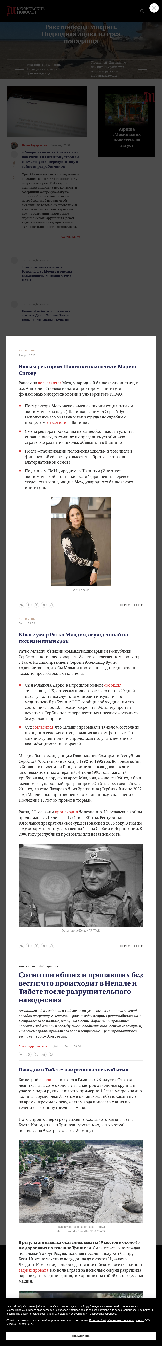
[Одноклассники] (29, 605)
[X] (36, 605)
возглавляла (49, 383)
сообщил (113, 686)
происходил (66, 812)
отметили (56, 423)
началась (50, 1080)
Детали (53, 966)
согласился (43, 728)
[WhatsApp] (51, 605)
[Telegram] (44, 605)
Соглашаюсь (81, 1336)
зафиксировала (33, 1271)
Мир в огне (27, 350)
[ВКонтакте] (21, 605)
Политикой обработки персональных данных (116, 1320)
